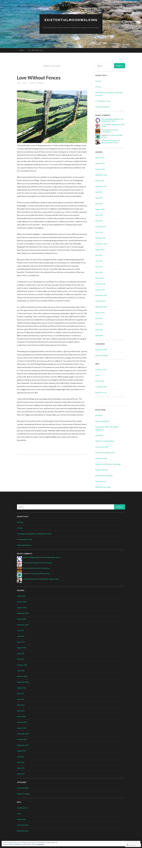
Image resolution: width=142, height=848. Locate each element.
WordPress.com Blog (103, 487)
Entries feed (99, 381)
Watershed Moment (102, 107)
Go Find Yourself (101, 458)
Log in (97, 375)
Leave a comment (36, 83)
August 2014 (99, 312)
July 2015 (98, 255)
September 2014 (101, 307)
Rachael (104, 130)
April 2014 (99, 335)
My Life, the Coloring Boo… (109, 131)
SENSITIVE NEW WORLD (104, 441)
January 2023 (100, 163)
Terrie (103, 124)
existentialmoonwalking (71, 20)
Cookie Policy (40, 844)
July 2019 (98, 192)
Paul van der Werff (102, 447)
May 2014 (99, 330)
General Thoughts (101, 355)
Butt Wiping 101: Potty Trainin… (41, 563)
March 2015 (99, 278)
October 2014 (100, 301)
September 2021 (101, 175)
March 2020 (99, 181)
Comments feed (101, 387)
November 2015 (101, 244)
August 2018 (99, 209)
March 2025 (99, 158)
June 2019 (99, 198)
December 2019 (101, 186)
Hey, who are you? (35, 50)
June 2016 (99, 232)
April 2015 (99, 272)
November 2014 (101, 295)
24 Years (98, 81)
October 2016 (100, 227)
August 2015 (99, 249)
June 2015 (99, 261)
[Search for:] (110, 65)
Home (21, 50)
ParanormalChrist (101, 470)
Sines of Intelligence (102, 421)
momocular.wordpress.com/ (105, 453)
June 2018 (99, 215)
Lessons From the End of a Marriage (108, 464)
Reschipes (98, 415)
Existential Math (101, 350)
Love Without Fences (39, 77)
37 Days (98, 87)
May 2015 (99, 267)
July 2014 (98, 318)
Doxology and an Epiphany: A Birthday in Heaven (34, 534)
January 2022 (100, 169)
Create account (100, 369)
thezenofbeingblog (108, 119)
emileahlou (99, 435)
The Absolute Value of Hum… (110, 141)
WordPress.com (101, 392)
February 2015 (100, 284)
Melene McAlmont (108, 140)
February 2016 (100, 238)
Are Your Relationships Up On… (112, 120)
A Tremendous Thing (102, 101)
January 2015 (100, 290)
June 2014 (99, 324)
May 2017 (99, 221)
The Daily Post (100, 481)
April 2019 (99, 204)
